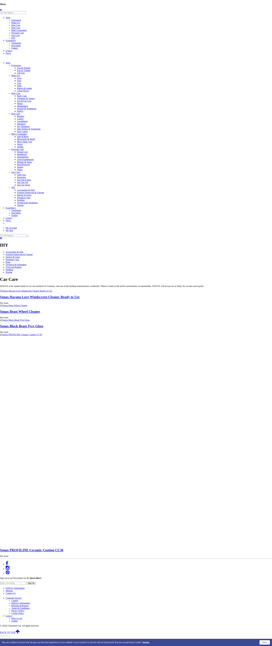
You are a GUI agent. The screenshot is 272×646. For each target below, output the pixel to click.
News (8, 53)
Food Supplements (25, 159)
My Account (11, 228)
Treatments (16, 43)
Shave (20, 144)
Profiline (21, 200)
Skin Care (15, 25)
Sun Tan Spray (23, 185)
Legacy (9, 50)
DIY (13, 38)
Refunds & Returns (20, 605)
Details (146, 642)
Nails (19, 86)
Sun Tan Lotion (24, 180)
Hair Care (15, 28)
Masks (20, 103)
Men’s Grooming (19, 30)
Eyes (19, 78)
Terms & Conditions (20, 608)
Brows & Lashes (24, 88)
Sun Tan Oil (22, 182)
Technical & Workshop (27, 203)
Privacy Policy (17, 611)
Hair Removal (23, 164)
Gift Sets (21, 73)
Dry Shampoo (23, 126)
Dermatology (23, 157)
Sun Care (15, 35)
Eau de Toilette (23, 70)
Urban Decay (23, 91)
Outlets (14, 48)
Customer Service (14, 598)
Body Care (22, 96)
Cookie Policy (17, 613)
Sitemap (9, 590)
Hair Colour (22, 131)
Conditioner (22, 121)
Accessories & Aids (26, 190)
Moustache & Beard (26, 139)
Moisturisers (22, 106)
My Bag (9, 230)
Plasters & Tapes (24, 162)
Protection (21, 177)
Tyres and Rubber (14, 267)
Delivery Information (15, 588)
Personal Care (17, 33)
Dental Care (22, 152)
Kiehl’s (20, 111)
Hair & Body (23, 136)
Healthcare (22, 154)
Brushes (20, 116)
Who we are (16, 618)
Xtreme (20, 205)
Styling (20, 147)
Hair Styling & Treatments (29, 129)
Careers (14, 600)
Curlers (20, 119)
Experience (11, 40)
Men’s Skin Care (24, 141)
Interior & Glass (24, 195)
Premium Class (23, 197)
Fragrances (16, 20)
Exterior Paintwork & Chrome (30, 192)
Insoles (20, 167)
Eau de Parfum (23, 68)
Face (19, 80)
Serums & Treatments (26, 108)
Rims (8, 262)
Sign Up (31, 583)
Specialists (16, 45)
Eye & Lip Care (24, 101)
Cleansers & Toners (26, 98)
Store (8, 17)
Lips (19, 83)
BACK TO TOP (8, 632)
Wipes (20, 169)
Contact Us (11, 593)
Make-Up (15, 22)
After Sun (21, 175)
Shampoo (21, 124)
